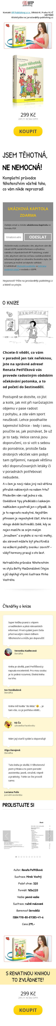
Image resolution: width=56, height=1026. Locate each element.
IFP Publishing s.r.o (21, 12)
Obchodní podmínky (26, 266)
